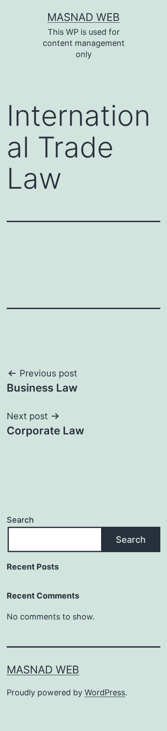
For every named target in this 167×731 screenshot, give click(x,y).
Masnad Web (83, 17)
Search (20, 520)
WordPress (105, 692)
